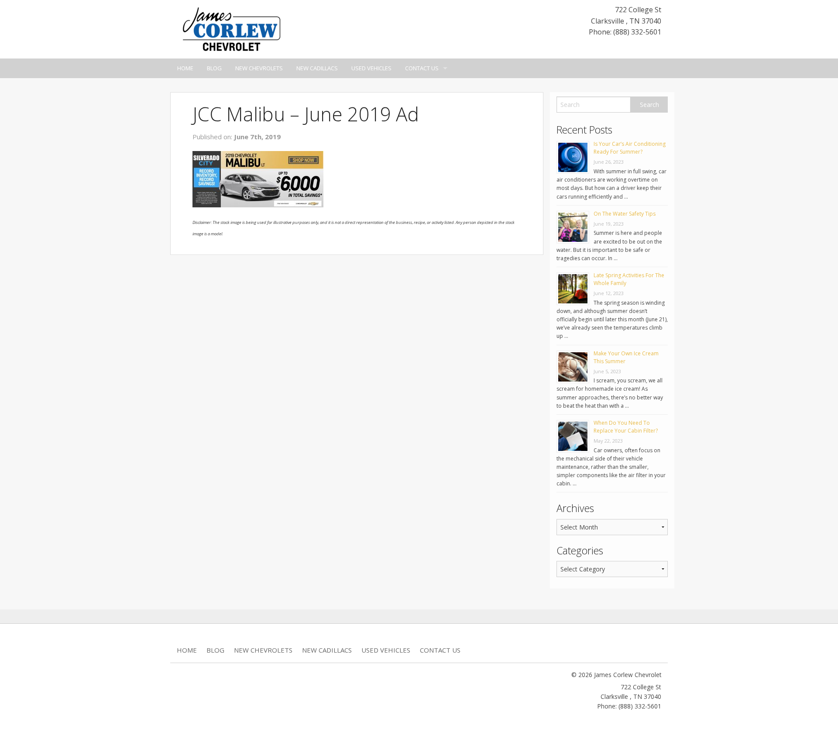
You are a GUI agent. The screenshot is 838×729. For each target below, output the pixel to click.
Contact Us (422, 68)
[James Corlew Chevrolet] (231, 28)
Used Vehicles (371, 68)
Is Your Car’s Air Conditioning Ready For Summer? (630, 147)
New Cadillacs (317, 68)
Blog (214, 68)
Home (185, 68)
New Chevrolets (259, 68)
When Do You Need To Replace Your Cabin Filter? (626, 426)
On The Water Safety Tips (625, 213)
